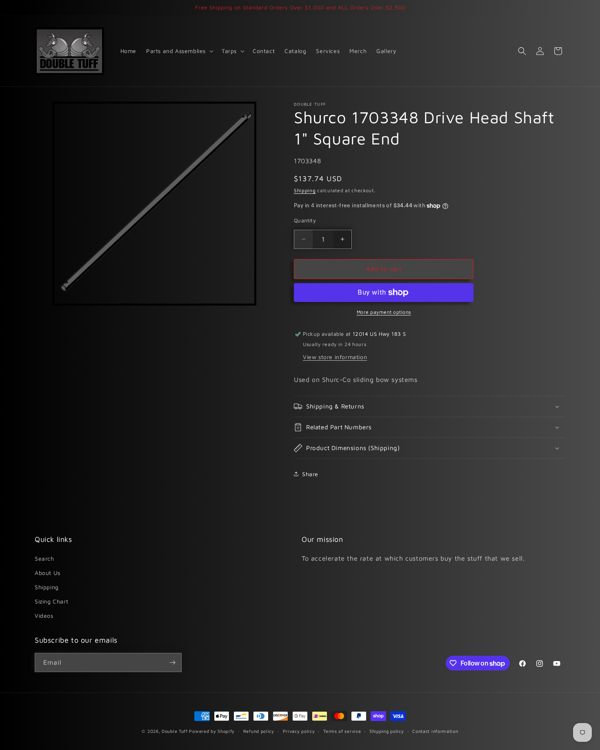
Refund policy (258, 731)
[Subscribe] (172, 662)
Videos (44, 615)
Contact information (435, 731)
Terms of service (342, 731)
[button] (179, 51)
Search (44, 558)
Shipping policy (386, 731)
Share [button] (310, 473)
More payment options (384, 312)
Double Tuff (175, 731)
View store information (335, 356)
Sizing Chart (51, 601)
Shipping (305, 190)
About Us (47, 572)
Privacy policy (299, 731)
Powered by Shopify (212, 731)
